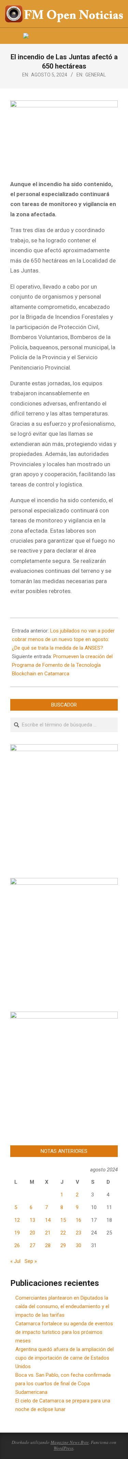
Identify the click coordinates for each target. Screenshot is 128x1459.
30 (78, 1245)
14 (48, 1220)
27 (32, 1245)
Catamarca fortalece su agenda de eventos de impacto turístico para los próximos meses (64, 1332)
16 (78, 1220)
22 (63, 1233)
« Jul (15, 1261)
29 (63, 1245)
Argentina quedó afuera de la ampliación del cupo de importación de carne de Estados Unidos (64, 1358)
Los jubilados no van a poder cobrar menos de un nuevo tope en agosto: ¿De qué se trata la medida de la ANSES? (63, 639)
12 (17, 1220)
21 (48, 1233)
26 (17, 1245)
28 (48, 1245)
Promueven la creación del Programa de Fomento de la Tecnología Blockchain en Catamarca (62, 665)
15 (63, 1220)
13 (32, 1220)
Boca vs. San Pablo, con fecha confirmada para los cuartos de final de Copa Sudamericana (63, 1383)
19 (17, 1233)
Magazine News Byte (70, 1442)
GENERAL (95, 74)
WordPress (63, 1448)
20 (32, 1233)
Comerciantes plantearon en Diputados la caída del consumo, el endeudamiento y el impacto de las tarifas (62, 1306)
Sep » (31, 1261)
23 (78, 1233)
